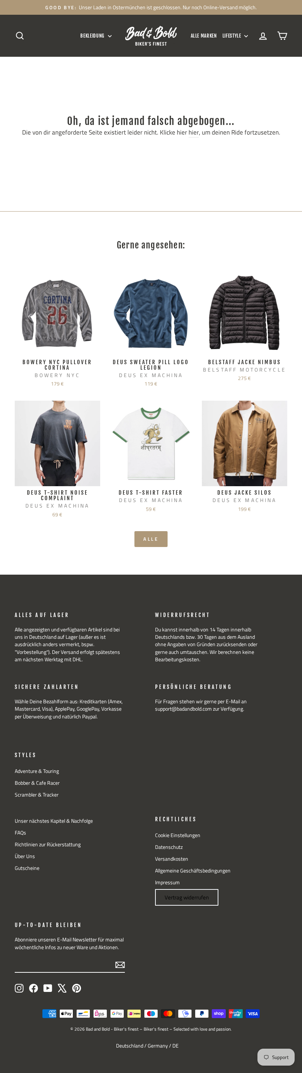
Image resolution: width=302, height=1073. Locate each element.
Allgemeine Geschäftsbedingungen (193, 871)
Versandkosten (171, 859)
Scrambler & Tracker (37, 795)
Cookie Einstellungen (177, 835)
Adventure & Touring (37, 771)
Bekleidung (93, 36)
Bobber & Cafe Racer (37, 783)
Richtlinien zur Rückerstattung (48, 844)
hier (194, 132)
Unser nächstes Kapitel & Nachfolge (54, 821)
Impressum (167, 882)
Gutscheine (27, 868)
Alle (151, 539)
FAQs (20, 833)
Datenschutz (169, 847)
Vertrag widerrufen (187, 897)
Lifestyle (232, 36)
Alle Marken (204, 36)
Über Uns (25, 856)
